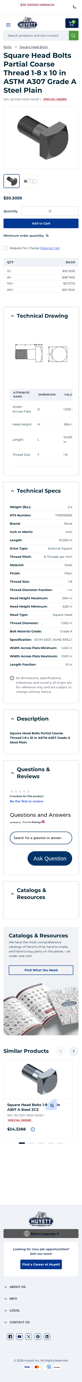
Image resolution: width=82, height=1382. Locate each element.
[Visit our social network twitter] (28, 1336)
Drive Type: (19, 548)
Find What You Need (41, 970)
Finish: (15, 573)
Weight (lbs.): (20, 507)
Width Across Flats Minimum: (33, 648)
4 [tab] (51, 1143)
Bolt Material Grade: (26, 631)
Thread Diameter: (24, 623)
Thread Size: (20, 582)
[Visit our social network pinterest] (38, 1336)
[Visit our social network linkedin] (47, 1336)
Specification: (21, 640)
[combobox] (41, 35)
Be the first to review (26, 801)
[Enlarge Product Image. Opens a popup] (51, 1104)
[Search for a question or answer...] (41, 838)
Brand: (15, 524)
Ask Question (49, 858)
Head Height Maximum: (29, 598)
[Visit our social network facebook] (10, 1336)
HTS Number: (20, 515)
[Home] (27, 23)
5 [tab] (60, 1143)
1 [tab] (22, 1143)
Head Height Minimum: (28, 606)
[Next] (74, 1051)
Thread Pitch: (20, 557)
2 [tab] (31, 1143)
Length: (16, 540)
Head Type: (19, 615)
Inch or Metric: (21, 532)
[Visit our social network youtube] (19, 1336)
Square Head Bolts (33, 47)
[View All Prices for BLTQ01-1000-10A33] (33, 1129)
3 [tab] (41, 1143)
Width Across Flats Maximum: (34, 656)
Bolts (7, 47)
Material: (17, 565)
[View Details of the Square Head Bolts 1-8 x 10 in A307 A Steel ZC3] (38, 1079)
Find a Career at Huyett (41, 1264)
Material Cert (50, 248)
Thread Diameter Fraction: (31, 590)
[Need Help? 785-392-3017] (75, 7)
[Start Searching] (74, 35)
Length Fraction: (23, 664)
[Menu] (8, 25)
